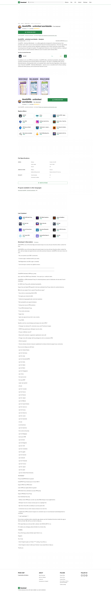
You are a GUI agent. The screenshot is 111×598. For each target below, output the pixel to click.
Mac (71, 2)
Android (79, 2)
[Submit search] (29, 2)
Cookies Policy (62, 579)
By (24, 28)
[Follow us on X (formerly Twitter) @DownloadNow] (84, 575)
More (90, 2)
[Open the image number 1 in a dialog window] (34, 86)
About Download (42, 575)
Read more (66, 40)
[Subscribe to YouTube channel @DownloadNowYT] (86, 575)
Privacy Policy (62, 575)
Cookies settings (63, 584)
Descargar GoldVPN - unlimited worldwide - (27, 190)
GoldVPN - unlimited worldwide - (41, 26)
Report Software (44, 182)
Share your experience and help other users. (48, 35)
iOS (75, 2)
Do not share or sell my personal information (64, 582)
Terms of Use (62, 577)
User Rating (31, 28)
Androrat (36, 242)
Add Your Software (42, 577)
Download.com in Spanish (43, 581)
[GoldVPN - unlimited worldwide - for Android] (19, 27)
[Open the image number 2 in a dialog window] (45, 86)
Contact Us (41, 579)
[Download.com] (22, 2)
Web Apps (85, 2)
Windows (66, 2)
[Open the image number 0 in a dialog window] (23, 86)
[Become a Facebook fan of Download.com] (82, 575)
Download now (31, 32)
